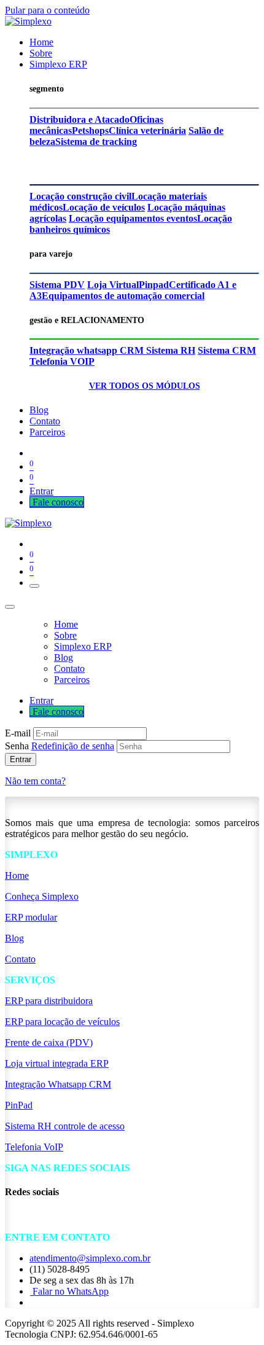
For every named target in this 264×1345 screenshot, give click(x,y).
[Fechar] (10, 607)
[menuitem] (41, 42)
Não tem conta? (35, 781)
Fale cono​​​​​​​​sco (56, 502)
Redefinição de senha (72, 746)
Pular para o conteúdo (47, 10)
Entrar (41, 491)
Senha (59, 746)
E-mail (18, 733)
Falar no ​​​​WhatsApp (69, 1291)
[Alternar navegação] (34, 586)
